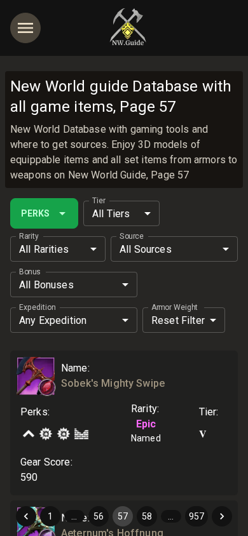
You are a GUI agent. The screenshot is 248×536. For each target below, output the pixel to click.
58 (147, 516)
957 (196, 516)
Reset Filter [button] (178, 320)
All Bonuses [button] (46, 285)
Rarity (29, 236)
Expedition (37, 307)
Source (131, 236)
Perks (35, 213)
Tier (99, 200)
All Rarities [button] (44, 249)
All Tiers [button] (111, 214)
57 (123, 516)
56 (98, 516)
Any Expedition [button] (52, 320)
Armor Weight (174, 307)
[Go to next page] (222, 516)
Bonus (30, 271)
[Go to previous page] (26, 516)
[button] (47, 387)
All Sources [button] (146, 249)
